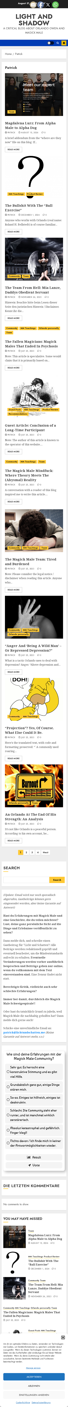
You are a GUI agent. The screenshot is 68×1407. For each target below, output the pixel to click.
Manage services (33, 1367)
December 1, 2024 (30, 215)
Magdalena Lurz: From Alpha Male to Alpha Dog (30, 125)
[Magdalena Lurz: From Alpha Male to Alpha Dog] (34, 94)
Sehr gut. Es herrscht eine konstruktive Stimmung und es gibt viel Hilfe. (33, 1071)
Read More (13, 149)
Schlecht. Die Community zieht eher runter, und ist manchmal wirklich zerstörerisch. (33, 1115)
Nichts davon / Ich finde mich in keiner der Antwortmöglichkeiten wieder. (35, 1143)
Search (11, 868)
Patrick (11, 132)
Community (14, 276)
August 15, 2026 (29, 132)
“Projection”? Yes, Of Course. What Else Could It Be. (29, 730)
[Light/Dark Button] (50, 43)
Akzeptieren (34, 1377)
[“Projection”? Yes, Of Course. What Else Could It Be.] (34, 699)
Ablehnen (34, 1386)
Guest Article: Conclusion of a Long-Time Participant (30, 427)
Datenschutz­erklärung (41, 1402)
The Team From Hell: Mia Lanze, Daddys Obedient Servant (33, 290)
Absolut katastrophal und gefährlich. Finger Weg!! (35, 1130)
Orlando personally (49, 328)
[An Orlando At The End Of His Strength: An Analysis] (34, 785)
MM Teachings (16, 194)
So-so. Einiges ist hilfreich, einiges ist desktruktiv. (35, 1100)
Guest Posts (15, 409)
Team (11, 111)
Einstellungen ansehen (34, 1395)
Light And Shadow (34, 20)
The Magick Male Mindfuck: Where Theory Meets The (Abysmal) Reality (29, 475)
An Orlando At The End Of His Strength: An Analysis (30, 816)
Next (45, 852)
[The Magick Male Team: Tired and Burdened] (34, 530)
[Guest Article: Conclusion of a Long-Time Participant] (34, 396)
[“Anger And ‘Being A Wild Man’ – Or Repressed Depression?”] (34, 617)
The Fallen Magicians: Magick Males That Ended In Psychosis (31, 343)
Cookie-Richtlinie (23, 1402)
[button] (63, 1337)
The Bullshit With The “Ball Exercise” (43, 1262)
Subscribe (63, 43)
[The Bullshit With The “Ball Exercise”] (34, 176)
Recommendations (18, 413)
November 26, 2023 (31, 297)
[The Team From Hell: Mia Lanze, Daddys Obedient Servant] (34, 259)
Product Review (35, 194)
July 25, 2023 (27, 351)
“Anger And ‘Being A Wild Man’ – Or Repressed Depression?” (33, 648)
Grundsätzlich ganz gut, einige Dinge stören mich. (35, 1087)
